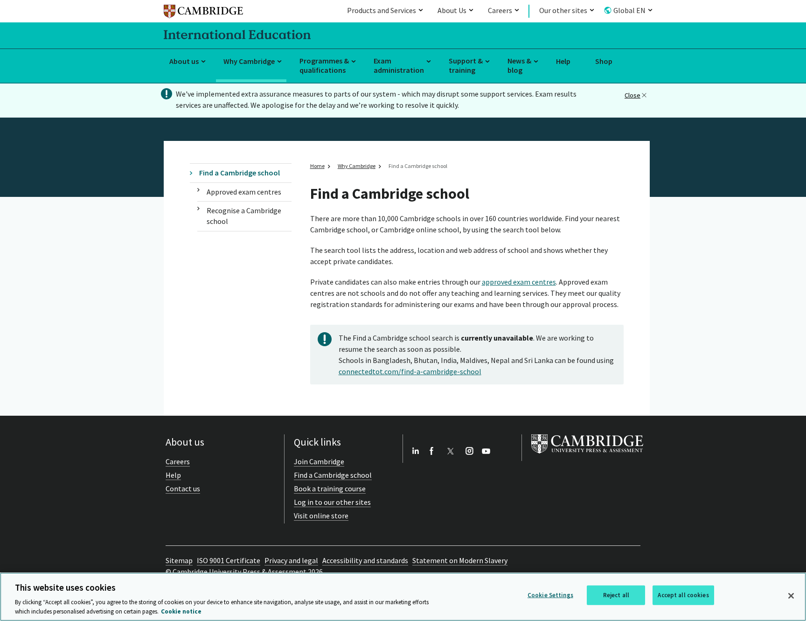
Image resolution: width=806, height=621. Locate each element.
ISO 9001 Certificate (228, 560)
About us (184, 61)
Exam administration (399, 65)
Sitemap (179, 560)
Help (563, 61)
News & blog (519, 65)
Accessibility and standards (365, 560)
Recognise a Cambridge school (244, 216)
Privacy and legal (291, 560)
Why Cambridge (249, 61)
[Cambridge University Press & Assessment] (587, 455)
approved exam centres (519, 281)
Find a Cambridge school (239, 172)
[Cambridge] (203, 13)
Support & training (466, 65)
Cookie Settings (550, 595)
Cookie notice (181, 611)
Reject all (616, 595)
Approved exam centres (244, 191)
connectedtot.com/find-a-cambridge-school (410, 371)
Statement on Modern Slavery (459, 560)
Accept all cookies (683, 595)
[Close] (791, 596)
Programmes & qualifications (324, 65)
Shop (603, 61)
